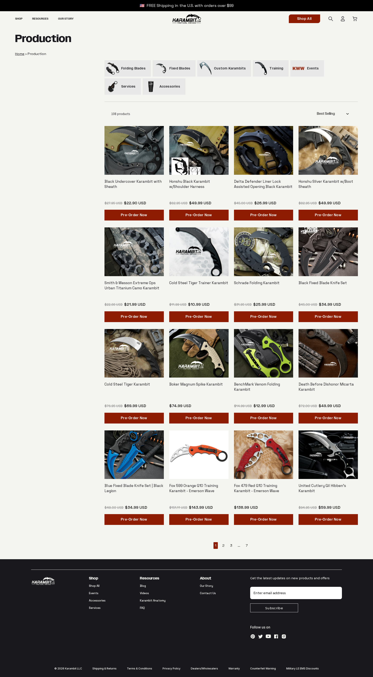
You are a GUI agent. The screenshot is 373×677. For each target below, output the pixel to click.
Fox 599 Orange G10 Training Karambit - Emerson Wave (193, 488)
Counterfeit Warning (263, 668)
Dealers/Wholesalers (204, 668)
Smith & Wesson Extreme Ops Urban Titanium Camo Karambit (131, 285)
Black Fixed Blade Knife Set (323, 282)
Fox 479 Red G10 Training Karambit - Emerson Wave (256, 488)
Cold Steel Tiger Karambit (127, 384)
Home (19, 54)
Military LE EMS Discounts (302, 668)
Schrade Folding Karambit (257, 282)
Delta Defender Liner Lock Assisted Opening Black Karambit (263, 184)
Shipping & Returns (104, 668)
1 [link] (215, 545)
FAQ (142, 608)
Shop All (304, 19)
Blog (143, 586)
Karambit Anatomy (153, 600)
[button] (18, 19)
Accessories (97, 600)
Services (95, 608)
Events (93, 593)
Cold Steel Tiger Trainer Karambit (198, 282)
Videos (144, 593)
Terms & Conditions (139, 668)
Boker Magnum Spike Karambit (196, 384)
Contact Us (208, 593)
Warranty (234, 668)
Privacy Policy (171, 668)
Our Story (206, 586)
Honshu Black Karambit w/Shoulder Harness (189, 184)
